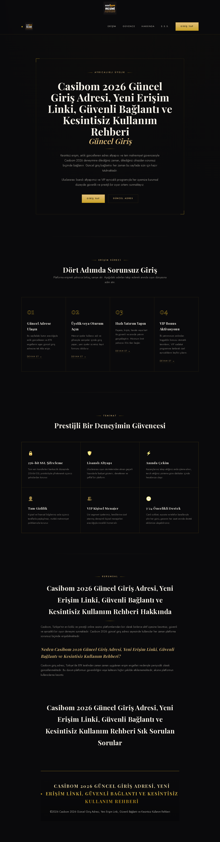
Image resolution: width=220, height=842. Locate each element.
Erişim (112, 26)
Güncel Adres (123, 198)
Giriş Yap (187, 26)
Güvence (129, 26)
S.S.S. (165, 26)
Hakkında (148, 26)
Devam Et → (34, 356)
